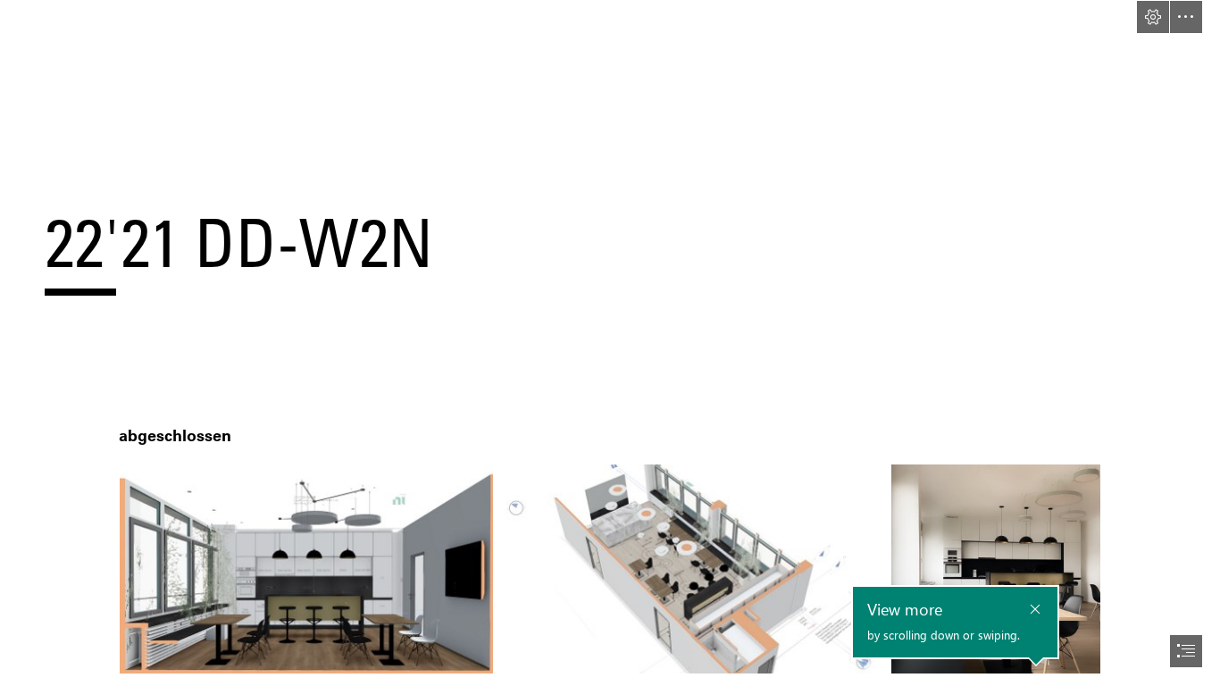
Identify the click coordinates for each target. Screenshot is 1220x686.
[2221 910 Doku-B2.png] (692, 569)
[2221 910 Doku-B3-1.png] (995, 569)
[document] (610, 343)
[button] (1153, 17)
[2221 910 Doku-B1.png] (306, 569)
